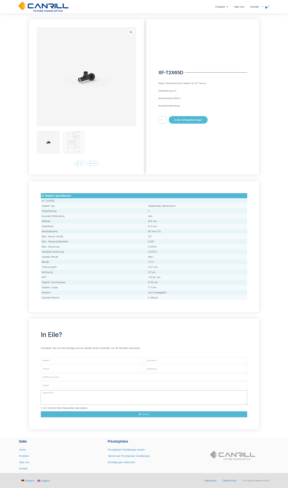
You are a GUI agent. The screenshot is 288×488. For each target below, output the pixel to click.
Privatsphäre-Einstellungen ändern (126, 449)
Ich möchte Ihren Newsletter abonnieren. (66, 407)
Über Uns (239, 6)
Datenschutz (229, 480)
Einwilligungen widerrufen (121, 462)
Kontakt (254, 6)
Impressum (210, 480)
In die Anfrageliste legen (188, 119)
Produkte (220, 6)
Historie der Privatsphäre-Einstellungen (129, 455)
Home (22, 449)
